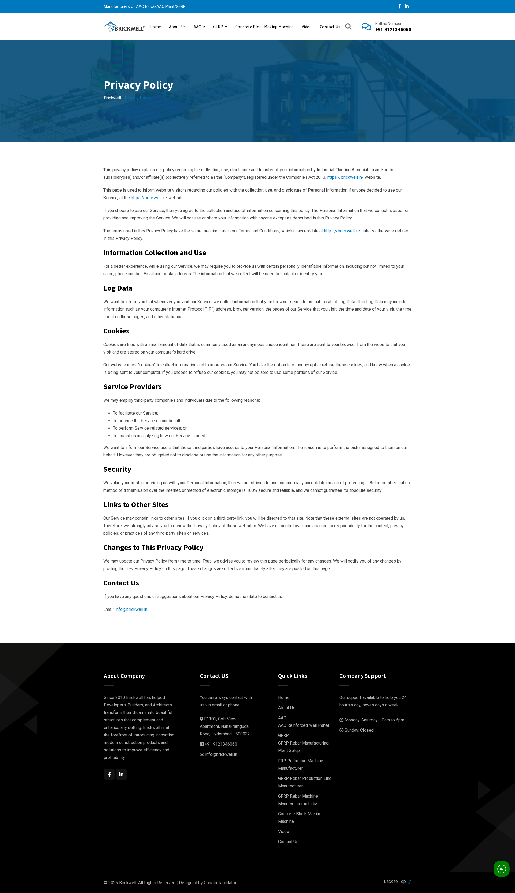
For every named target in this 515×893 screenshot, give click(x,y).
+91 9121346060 (393, 29)
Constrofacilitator (220, 882)
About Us (177, 26)
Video (307, 26)
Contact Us (330, 26)
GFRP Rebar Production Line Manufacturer (305, 782)
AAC (197, 26)
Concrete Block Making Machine (264, 26)
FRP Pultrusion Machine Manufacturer (300, 764)
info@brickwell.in (131, 609)
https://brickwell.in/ (345, 177)
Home (155, 26)
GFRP (218, 26)
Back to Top (395, 881)
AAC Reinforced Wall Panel (303, 725)
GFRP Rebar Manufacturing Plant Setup (303, 747)
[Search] (348, 27)
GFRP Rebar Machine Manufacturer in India (298, 800)
